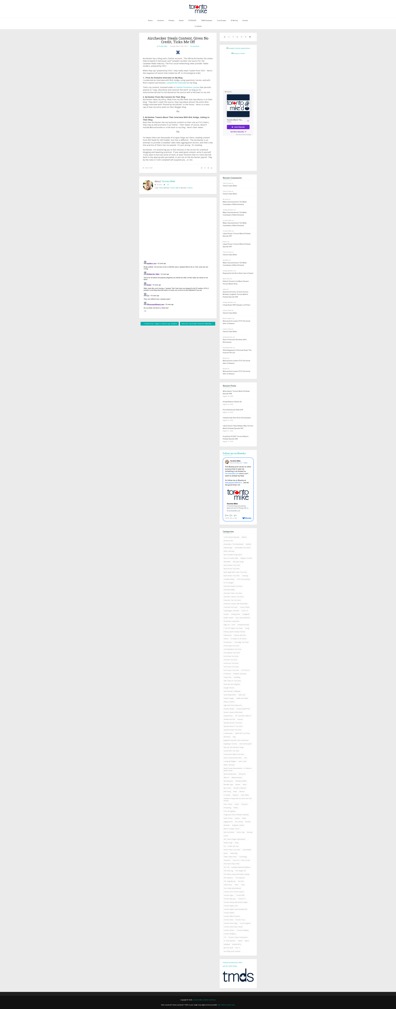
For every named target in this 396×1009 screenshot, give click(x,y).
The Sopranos (240, 878)
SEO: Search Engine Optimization (234, 839)
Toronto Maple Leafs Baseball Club (235, 909)
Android (248, 544)
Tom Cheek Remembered (232, 888)
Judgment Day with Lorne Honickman (236, 740)
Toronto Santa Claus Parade (233, 927)
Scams (226, 836)
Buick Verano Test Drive (232, 576)
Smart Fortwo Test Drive (232, 850)
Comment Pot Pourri (230, 607)
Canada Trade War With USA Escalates (237, 418)
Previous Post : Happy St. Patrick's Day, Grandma (160, 324)
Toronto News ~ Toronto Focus (234, 920)
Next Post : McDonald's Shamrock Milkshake (197, 324)
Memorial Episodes (230, 774)
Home (150, 20)
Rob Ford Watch (229, 832)
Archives (160, 20)
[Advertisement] (240, 71)
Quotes (237, 818)
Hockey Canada (229, 709)
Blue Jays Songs (238, 562)
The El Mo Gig (228, 871)
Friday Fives (227, 677)
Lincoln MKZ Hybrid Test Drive (234, 754)
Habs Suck (241, 695)
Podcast (171, 20)
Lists (245, 758)
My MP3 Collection (239, 788)
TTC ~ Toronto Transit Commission (236, 937)
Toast (243, 885)
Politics (235, 808)
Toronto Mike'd (175, 188)
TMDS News (228, 885)
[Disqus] (178, 229)
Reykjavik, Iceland (238, 825)
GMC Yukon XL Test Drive (232, 681)
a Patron (190, 188)
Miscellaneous (228, 781)
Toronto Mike (163, 46)
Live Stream (221, 20)
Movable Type (228, 784)
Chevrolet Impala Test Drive (233, 586)
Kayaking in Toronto (230, 744)
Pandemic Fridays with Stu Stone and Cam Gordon (238, 799)
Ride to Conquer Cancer (231, 829)
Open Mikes (245, 795)
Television (227, 860)
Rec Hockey (239, 822)
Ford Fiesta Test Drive (231, 656)
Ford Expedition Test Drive (232, 649)
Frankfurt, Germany (239, 674)
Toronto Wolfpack (230, 934)
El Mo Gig (234, 20)
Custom (226, 614)
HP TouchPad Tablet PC (243, 716)
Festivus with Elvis (240, 635)
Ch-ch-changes (228, 583)
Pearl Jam (244, 804)
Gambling (237, 677)
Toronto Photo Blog (230, 923)
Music (245, 784)
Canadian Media (229, 579)
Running (249, 832)
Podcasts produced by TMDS (232, 962)
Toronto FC (242, 899)
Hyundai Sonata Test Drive (232, 730)
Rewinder (227, 825)
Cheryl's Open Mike (230, 186)
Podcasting (227, 808)
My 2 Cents (149, 168)
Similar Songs (228, 843)
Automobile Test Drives (243, 548)
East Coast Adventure (243, 618)
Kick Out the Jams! (245, 744)
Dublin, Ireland (228, 618)
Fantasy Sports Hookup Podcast (234, 632)
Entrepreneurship (243, 625)
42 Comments (194, 46)
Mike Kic (226, 777)
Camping (245, 576)
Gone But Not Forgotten (232, 684)
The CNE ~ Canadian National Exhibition (237, 867)
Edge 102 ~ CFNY (229, 625)
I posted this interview (176, 82)
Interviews (227, 737)
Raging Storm (228, 822)
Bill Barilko (227, 562)
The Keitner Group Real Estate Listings (236, 874)
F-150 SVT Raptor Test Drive (233, 628)
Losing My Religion (230, 761)
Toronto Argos (228, 895)
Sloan (237, 843)
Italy (234, 737)
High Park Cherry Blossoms (233, 705)
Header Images (229, 698)
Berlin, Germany (229, 551)
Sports (226, 853)
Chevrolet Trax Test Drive (232, 600)
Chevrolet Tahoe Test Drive (233, 593)
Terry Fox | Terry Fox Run (241, 860)
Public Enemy (228, 818)
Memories (242, 774)
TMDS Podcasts (206, 20)
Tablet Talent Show (230, 857)
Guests (181, 20)
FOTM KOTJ (245, 670)
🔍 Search (198, 26)
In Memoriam (228, 733)
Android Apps (228, 548)
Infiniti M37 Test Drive (242, 733)
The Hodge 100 (240, 871)
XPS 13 (237, 948)
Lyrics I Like (242, 761)
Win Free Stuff (228, 948)
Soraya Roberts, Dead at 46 (232, 402)
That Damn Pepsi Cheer (232, 864)
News (235, 791)
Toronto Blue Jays (230, 899)
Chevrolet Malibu (229, 590)
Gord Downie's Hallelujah (232, 691)
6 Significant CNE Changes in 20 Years (236, 305)
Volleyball (227, 944)
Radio (244, 818)
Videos (247, 941)
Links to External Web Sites (233, 758)
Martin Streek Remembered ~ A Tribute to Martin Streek (238, 769)
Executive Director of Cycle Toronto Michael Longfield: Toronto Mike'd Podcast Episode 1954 (235, 294)
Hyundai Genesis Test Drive (233, 723)
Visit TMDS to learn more (226, 1005)
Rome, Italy (240, 832)
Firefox (226, 639)
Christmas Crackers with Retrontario (236, 604)
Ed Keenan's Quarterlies (231, 621)
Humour (240, 719)
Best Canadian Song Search (233, 555)
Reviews (248, 822)
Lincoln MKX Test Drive (231, 751)
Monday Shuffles (241, 781)
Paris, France (228, 804)
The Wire (241, 881)
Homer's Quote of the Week (233, 712)
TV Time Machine (229, 941)
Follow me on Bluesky (234, 453)
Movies (237, 784)
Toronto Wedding (242, 930)
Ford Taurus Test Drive (231, 670)
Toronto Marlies (229, 913)
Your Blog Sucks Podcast (232, 951)
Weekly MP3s (236, 944)
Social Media (247, 850)
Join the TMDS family (230, 966)
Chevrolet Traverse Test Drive (234, 597)
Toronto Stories (229, 930)
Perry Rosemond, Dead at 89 (233, 410)
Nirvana (242, 791)
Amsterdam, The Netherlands (233, 544)
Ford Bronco (228, 642)
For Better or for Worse (238, 639)
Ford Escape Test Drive (231, 646)
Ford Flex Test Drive (230, 660)
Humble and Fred (229, 719)
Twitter (240, 941)
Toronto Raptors (245, 923)
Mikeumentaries (237, 777)
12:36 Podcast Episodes (231, 537)
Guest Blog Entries (230, 695)
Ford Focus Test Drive (231, 663)
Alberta (244, 537)
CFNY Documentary (243, 579)
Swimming (233, 853)
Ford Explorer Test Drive (232, 653)
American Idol (228, 541)
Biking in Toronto (246, 558)
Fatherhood (227, 635)
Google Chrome (229, 688)
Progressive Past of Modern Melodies (236, 815)
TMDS (161, 188)
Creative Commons (209, 1000)
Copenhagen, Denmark (231, 611)
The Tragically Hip (229, 881)
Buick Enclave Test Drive (232, 565)
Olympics (236, 795)
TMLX (236, 885)
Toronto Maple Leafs (231, 906)
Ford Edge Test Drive (241, 642)
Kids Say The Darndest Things (234, 747)
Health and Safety (242, 698)
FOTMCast (227, 674)
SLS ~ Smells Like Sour (231, 846)
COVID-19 (244, 611)
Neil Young (227, 791)
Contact (245, 20)
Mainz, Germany (229, 765)
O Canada (227, 795)
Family (247, 628)
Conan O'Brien (245, 607)
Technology (243, 857)
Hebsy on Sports (229, 702)
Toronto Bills (240, 895)
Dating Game (235, 614)
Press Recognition (230, 811)
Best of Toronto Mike (231, 558)
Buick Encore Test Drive (232, 569)
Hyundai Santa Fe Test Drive (233, 726)
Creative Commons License (187, 87)
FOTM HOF (192, 20)
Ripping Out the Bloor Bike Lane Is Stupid (238, 273)
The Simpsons (228, 878)
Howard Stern (228, 716)
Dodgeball (245, 614)
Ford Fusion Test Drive (231, 667)
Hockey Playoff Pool (243, 709)
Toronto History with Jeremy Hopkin (236, 902)
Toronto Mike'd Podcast (232, 916)
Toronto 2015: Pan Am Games (234, 892)
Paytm (237, 804)
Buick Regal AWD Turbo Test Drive (235, 572)
